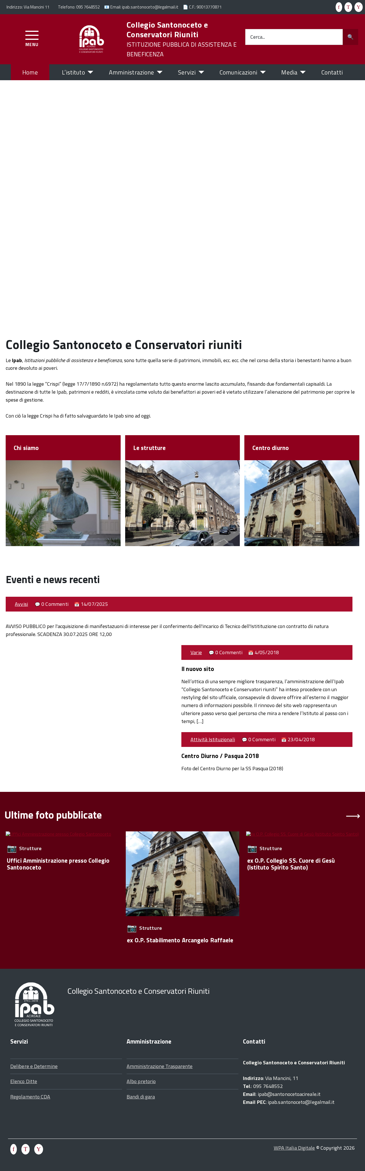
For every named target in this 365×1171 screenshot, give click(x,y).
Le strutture (149, 447)
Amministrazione (131, 72)
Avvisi (21, 604)
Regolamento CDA (30, 1096)
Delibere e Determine (34, 1066)
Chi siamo (26, 447)
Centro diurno (270, 447)
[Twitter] (347, 7)
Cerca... (257, 37)
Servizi (187, 72)
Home (30, 72)
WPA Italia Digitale (294, 1148)
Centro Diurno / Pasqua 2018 (220, 755)
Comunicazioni (238, 72)
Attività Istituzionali (212, 739)
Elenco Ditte (23, 1081)
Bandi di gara (141, 1096)
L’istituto (73, 72)
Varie (196, 652)
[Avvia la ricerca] (350, 37)
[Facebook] (337, 7)
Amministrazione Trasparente (159, 1066)
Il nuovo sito (197, 668)
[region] (182, 891)
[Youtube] (357, 7)
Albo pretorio (141, 1081)
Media (289, 72)
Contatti (332, 72)
